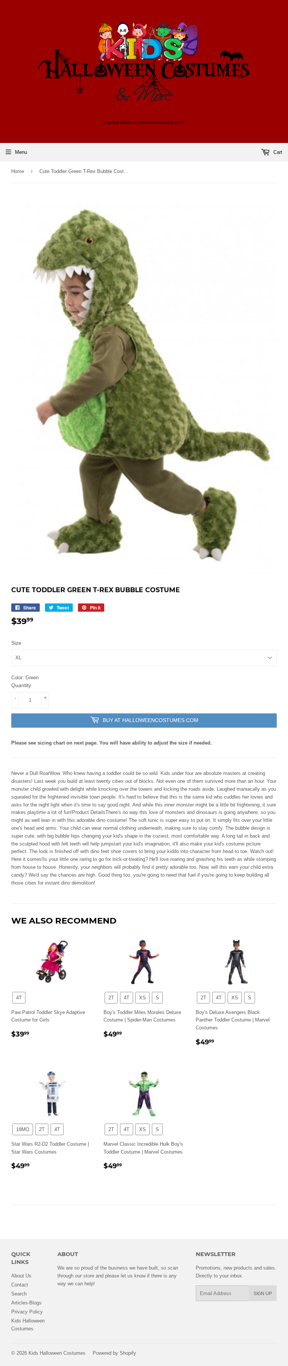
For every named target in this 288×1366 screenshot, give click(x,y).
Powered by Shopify (114, 1353)
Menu (21, 152)
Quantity (21, 685)
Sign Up (263, 1293)
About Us (21, 1276)
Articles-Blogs (26, 1303)
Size (16, 643)
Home (17, 171)
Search (19, 1294)
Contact (19, 1285)
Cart (277, 152)
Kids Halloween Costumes (57, 1353)
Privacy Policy (27, 1312)
